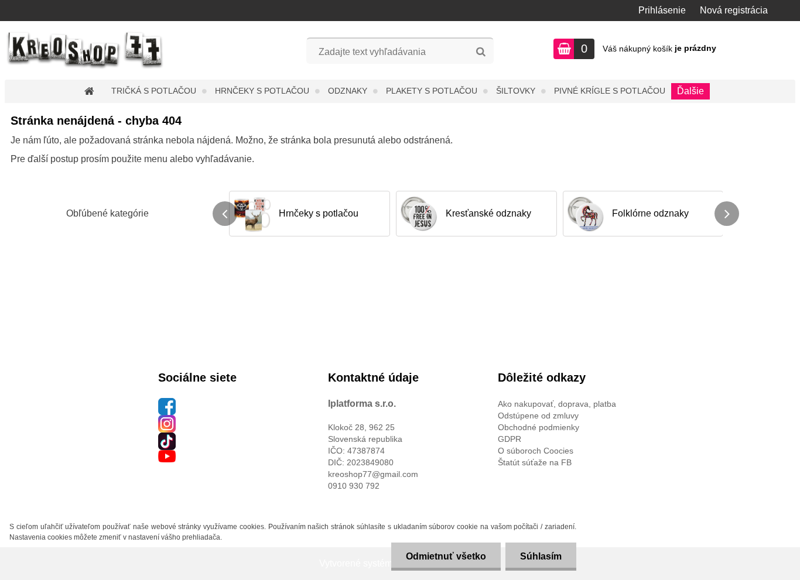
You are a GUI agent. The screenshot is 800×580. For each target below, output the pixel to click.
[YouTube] (167, 456)
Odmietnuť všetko (446, 556)
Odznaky (347, 90)
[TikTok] (167, 438)
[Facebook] (167, 404)
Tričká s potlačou (153, 90)
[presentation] (225, 213)
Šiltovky (515, 90)
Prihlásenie (662, 10)
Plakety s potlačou (431, 90)
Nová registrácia (734, 10)
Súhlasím (541, 556)
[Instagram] (167, 420)
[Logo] (85, 50)
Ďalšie (690, 91)
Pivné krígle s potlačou (609, 90)
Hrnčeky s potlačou (262, 90)
